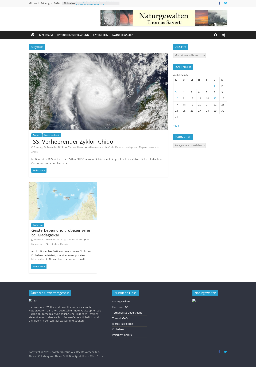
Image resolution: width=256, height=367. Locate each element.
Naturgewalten (123, 35)
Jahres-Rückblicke (122, 323)
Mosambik (154, 147)
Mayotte (143, 147)
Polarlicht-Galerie (122, 335)
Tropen (36, 135)
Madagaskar (132, 147)
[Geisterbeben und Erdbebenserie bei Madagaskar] (63, 184)
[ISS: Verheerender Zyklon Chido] (98, 55)
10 (176, 98)
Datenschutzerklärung (73, 35)
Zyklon (34, 151)
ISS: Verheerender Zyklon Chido (72, 141)
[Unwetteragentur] (32, 35)
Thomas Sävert (75, 147)
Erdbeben (37, 225)
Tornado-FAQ (120, 318)
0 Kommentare (95, 147)
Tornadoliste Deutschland (127, 312)
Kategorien (100, 35)
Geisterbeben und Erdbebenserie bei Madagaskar (60, 232)
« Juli (176, 125)
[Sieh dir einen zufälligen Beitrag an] (223, 35)
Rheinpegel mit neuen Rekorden (95, 3)
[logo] (33, 300)
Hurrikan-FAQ (120, 307)
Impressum (45, 35)
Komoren (119, 147)
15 (215, 98)
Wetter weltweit (51, 135)
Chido (111, 147)
